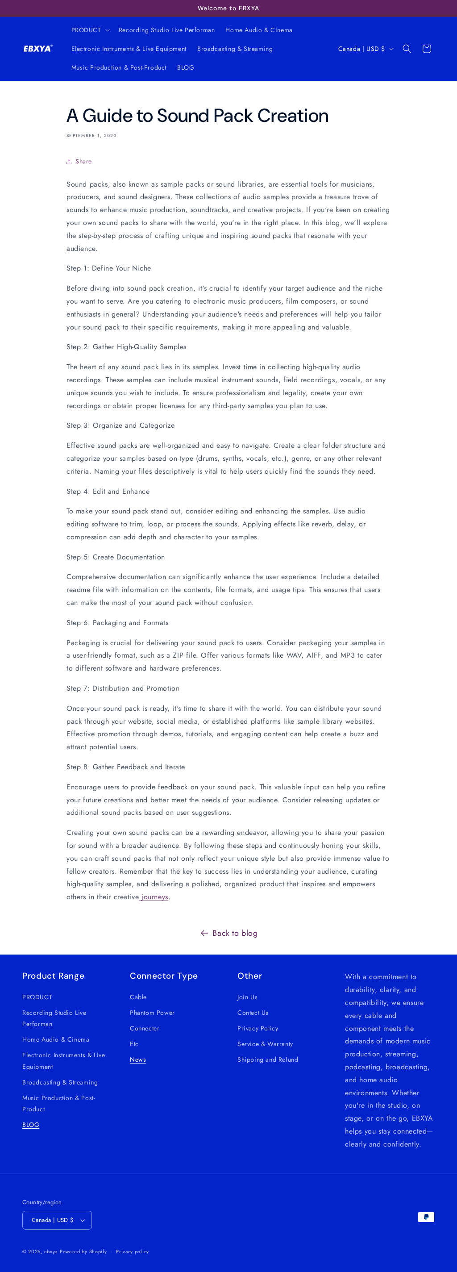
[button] (89, 30)
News (138, 1059)
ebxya (51, 1251)
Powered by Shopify (83, 1251)
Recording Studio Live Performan (54, 1018)
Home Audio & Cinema (55, 1039)
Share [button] (83, 161)
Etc (134, 1043)
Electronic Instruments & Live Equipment (63, 1061)
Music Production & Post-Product (58, 1103)
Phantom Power (152, 1012)
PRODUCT (37, 997)
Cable (138, 997)
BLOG (30, 1124)
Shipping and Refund (267, 1059)
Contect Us (253, 1012)
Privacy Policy (257, 1028)
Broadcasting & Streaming (60, 1082)
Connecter (144, 1028)
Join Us (247, 997)
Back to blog (235, 933)
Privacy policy (132, 1251)
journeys (153, 897)
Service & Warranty (265, 1043)
